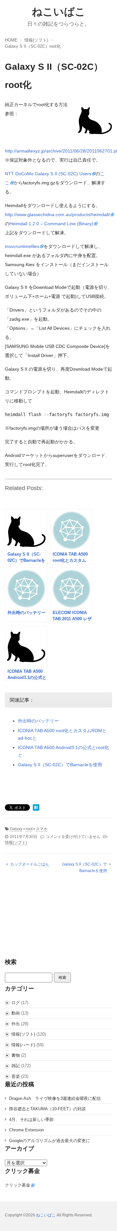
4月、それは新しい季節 (31, 1119)
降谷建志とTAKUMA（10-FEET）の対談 (47, 1108)
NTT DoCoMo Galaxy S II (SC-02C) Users (48, 173)
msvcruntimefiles (22, 246)
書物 (15, 1055)
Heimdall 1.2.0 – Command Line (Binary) (51, 223)
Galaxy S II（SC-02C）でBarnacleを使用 (60, 764)
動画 (15, 1013)
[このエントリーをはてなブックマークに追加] (36, 808)
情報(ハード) (23, 1044)
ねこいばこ (58, 12)
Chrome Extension (26, 1129)
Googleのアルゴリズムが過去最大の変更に (49, 1140)
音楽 (15, 1076)
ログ (15, 1002)
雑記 (15, 1065)
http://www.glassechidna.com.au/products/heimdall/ (57, 214)
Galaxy (16, 829)
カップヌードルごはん (29, 864)
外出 (15, 1023)
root (29, 829)
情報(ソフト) (16, 842)
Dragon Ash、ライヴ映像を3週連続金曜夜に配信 (55, 1098)
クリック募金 (17, 1185)
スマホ (41, 829)
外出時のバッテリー (38, 720)
